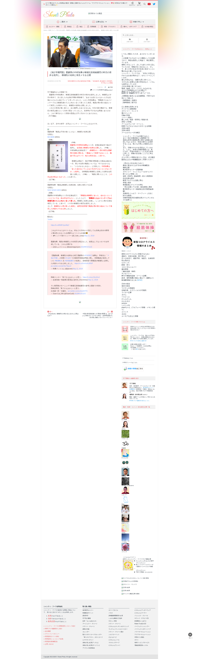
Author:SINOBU (75, 68)
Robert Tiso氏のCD (140, 623)
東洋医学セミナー (148, 387)
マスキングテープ (114, 642)
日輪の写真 (126, 115)
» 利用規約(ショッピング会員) (53, 639)
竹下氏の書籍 (87, 618)
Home (45, 30)
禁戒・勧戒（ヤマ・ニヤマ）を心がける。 (137, 88)
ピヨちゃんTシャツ (114, 645)
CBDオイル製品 (139, 637)
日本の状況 (126, 284)
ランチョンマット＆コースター (118, 629)
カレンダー (86, 632)
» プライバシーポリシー (51, 634)
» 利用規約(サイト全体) (51, 636)
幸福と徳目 (127, 182)
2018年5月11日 (86, 247)
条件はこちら (108, 90)
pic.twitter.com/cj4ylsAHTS (77, 291)
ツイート (100, 87)
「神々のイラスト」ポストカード (93, 637)
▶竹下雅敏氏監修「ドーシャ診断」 (135, 276)
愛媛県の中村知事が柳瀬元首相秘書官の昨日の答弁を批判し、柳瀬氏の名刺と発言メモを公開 (92, 30)
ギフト (137, 640)
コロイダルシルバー (129, 267)
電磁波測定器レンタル (141, 645)
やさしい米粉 (113, 621)
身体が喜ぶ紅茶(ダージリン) (91, 645)
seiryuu (124, 303)
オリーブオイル (113, 610)
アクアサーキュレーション (143, 634)
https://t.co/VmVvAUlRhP (84, 263)
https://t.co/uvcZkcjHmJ (91, 277)
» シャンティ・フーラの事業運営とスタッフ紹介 (59, 626)
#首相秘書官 (69, 261)
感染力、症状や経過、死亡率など (134, 256)
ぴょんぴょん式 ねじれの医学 (145, 561)
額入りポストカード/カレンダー (92, 634)
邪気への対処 (127, 122)
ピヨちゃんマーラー (141, 613)
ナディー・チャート (89, 626)
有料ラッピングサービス (142, 642)
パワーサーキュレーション (143, 632)
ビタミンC (125, 263)
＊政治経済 (95, 81)
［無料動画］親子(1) (129, 102)
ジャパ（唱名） (127, 117)
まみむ (124, 314)
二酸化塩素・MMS (128, 271)
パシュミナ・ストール (141, 615)
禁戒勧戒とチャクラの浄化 (133, 185)
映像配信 (132, 389)
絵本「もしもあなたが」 (90, 621)
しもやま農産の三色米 (115, 618)
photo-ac (93, 68)
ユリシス (125, 312)
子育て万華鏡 (140, 572)
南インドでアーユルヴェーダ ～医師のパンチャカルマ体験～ (143, 566)
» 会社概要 (47, 631)
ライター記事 (127, 292)
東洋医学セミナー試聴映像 (133, 169)
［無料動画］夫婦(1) (129, 100)
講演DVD (85, 615)
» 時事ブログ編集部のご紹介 (53, 628)
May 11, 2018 (89, 236)
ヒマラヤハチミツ (88, 640)
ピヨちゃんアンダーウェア (143, 610)
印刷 (111, 87)
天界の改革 (126, 128)
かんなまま (126, 301)
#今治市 (68, 258)
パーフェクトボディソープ (143, 629)
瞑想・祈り (126, 265)
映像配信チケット (88, 613)
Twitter (49, 219)
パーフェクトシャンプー (142, 626)
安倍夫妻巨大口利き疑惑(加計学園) (79, 81)
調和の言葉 (86, 629)
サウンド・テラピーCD (142, 618)
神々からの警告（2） (131, 174)
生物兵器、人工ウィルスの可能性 (134, 290)
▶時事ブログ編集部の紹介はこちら (139, 400)
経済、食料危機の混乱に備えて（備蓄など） (138, 278)
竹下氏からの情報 (107, 83)
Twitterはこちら (128, 358)
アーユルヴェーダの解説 (131, 132)
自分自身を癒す (128, 178)
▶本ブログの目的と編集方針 (138, 340)
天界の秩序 (126, 130)
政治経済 (103, 81)
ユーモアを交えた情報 (130, 316)
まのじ (124, 295)
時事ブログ (52, 30)
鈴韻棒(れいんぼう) (140, 621)
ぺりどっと (126, 297)
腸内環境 (125, 269)
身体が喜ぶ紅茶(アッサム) (90, 642)
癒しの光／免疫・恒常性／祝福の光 (135, 119)
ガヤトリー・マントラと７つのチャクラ (138, 172)
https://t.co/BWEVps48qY (60, 225)
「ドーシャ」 (133, 124)
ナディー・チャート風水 (116, 632)
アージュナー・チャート (90, 623)
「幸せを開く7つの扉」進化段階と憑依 (137, 187)
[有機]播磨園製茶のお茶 (116, 615)
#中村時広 (88, 255)
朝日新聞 (50, 137)
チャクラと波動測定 (129, 109)
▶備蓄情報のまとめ (129, 280)
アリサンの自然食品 (89, 648)
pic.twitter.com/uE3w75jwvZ (61, 266)
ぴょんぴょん (127, 299)
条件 (137, 349)
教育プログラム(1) (133, 180)
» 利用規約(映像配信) (51, 641)
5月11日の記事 (60, 30)
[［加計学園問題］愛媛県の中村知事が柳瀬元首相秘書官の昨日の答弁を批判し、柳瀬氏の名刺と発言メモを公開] (80, 51)
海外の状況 (126, 286)
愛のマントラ (127, 113)
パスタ (111, 613)
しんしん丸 (126, 305)
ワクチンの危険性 (128, 288)
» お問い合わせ (49, 644)
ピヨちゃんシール (114, 640)
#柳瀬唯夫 (58, 261)
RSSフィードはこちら (130, 362)
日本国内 (109, 81)
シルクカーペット (114, 634)
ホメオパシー (127, 273)
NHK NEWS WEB (54, 190)
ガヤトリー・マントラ (130, 111)
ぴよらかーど (113, 637)
